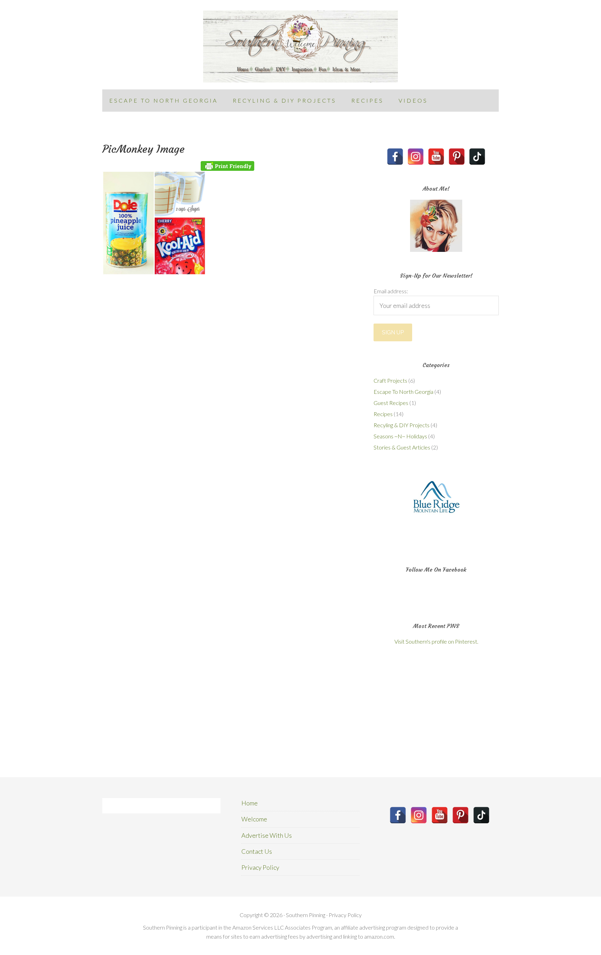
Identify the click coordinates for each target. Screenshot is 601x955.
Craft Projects (390, 380)
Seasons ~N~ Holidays (400, 436)
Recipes (383, 414)
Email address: (391, 291)
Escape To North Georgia (403, 391)
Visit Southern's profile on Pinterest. (436, 641)
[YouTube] (436, 156)
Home (249, 803)
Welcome (254, 819)
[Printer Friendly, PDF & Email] (227, 166)
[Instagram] (415, 156)
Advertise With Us (266, 835)
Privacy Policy (260, 867)
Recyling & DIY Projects (402, 425)
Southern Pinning (300, 46)
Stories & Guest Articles (402, 447)
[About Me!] (436, 226)
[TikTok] (477, 156)
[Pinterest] (456, 156)
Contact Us (256, 851)
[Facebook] (395, 156)
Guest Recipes (391, 402)
